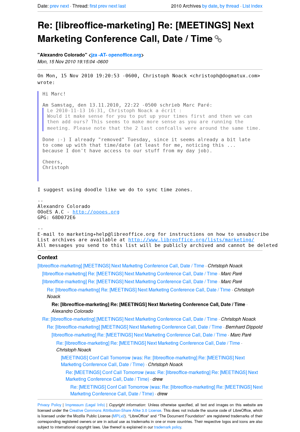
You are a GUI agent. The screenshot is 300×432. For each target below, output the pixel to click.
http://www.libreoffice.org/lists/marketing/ (191, 240)
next (64, 5)
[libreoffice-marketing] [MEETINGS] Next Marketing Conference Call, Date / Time (121, 265)
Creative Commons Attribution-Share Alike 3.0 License (115, 410)
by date (209, 5)
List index (252, 5)
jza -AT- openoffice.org (116, 54)
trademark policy (167, 427)
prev (54, 5)
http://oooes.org (96, 212)
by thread (229, 5)
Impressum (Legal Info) (85, 404)
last (122, 5)
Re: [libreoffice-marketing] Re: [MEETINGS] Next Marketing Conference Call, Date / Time (146, 31)
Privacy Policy (49, 404)
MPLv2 (119, 416)
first (93, 5)
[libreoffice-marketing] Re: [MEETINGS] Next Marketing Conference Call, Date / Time (129, 273)
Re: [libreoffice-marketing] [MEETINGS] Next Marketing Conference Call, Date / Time (129, 318)
